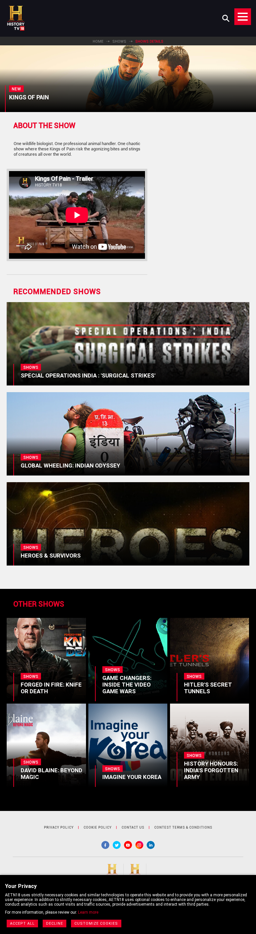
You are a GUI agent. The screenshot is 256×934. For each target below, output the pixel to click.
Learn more (88, 912)
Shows (119, 41)
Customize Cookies (96, 923)
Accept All (22, 923)
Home (98, 41)
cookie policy (98, 827)
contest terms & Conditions (183, 827)
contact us (133, 827)
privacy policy (59, 827)
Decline (54, 923)
